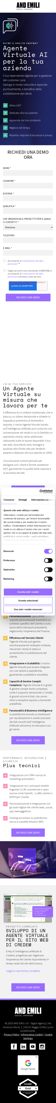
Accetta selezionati (28, 600)
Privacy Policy (11, 1034)
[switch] (48, 560)
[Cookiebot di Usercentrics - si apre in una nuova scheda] (40, 491)
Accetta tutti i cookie (28, 592)
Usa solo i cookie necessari (28, 609)
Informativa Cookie (32, 1034)
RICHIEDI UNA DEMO (28, 740)
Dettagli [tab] (23, 499)
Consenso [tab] (8, 499)
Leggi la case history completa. (23, 971)
